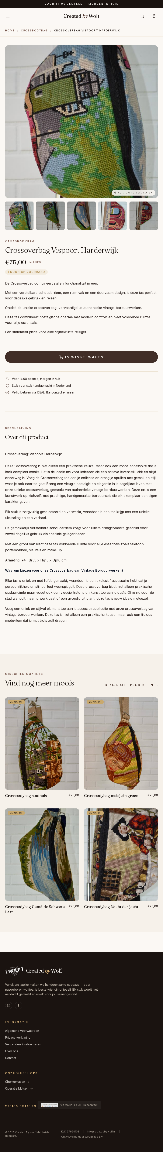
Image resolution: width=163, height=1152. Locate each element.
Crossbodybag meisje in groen (111, 795)
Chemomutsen (17, 1081)
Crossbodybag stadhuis (26, 795)
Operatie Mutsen (19, 1088)
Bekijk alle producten (129, 685)
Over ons (11, 1051)
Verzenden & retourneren (23, 1044)
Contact (10, 1058)
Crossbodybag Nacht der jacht (111, 906)
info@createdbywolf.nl (101, 1131)
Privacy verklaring (17, 1037)
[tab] (19, 216)
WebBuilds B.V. (94, 1136)
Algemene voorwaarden (22, 1030)
